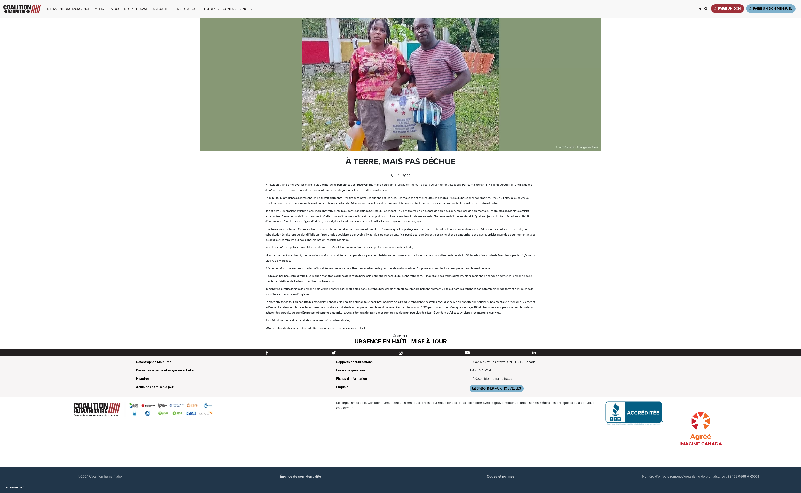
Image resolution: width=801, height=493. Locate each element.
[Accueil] (22, 9)
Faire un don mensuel (772, 8)
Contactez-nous (237, 9)
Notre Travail (136, 9)
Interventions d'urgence (68, 9)
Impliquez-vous (107, 9)
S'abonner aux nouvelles (498, 388)
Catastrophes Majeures (153, 362)
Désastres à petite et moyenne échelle (165, 370)
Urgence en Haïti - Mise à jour (400, 341)
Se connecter (13, 487)
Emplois (342, 387)
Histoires (211, 9)
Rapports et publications (354, 362)
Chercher (707, 8)
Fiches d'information (351, 379)
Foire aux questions (351, 370)
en (699, 9)
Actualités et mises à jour (175, 9)
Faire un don (729, 8)
